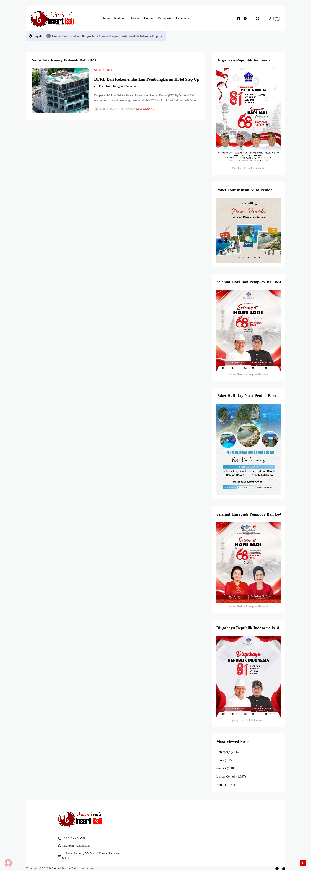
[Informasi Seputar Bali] (53, 18)
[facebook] (238, 18)
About (220, 785)
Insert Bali (107, 108)
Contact (221, 768)
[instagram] (245, 18)
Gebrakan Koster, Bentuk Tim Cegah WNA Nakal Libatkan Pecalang (96, 36)
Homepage (223, 752)
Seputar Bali (103, 70)
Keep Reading (145, 108)
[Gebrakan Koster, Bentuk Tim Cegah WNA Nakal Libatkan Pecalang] (48, 36)
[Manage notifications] (8, 862)
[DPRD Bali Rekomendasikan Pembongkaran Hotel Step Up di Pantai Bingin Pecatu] (60, 90)
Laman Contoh (225, 776)
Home (220, 760)
